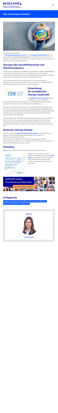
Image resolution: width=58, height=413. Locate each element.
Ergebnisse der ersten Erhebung (39, 98)
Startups (26, 204)
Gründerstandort (8, 204)
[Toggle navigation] (53, 5)
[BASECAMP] (12, 5)
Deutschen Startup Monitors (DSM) (27, 133)
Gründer (44, 201)
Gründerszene (19, 204)
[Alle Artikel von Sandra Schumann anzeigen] (29, 225)
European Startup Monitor (32, 201)
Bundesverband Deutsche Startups (15, 55)
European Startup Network (39, 55)
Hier (4, 150)
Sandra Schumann (29, 237)
